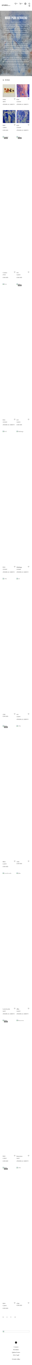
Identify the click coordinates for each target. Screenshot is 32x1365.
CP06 (18, 1303)
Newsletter (16, 1349)
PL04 (4, 420)
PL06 (18, 99)
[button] (15, 3)
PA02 (4, 1156)
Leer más (5, 130)
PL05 (18, 125)
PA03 (4, 1303)
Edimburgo (19, 567)
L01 (17, 714)
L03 (17, 420)
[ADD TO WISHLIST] (14, 99)
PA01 (4, 125)
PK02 (4, 861)
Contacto (16, 1347)
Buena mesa (19, 1156)
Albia (18, 1009)
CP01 (4, 714)
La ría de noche (6, 1009)
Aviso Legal (16, 1355)
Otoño (4, 99)
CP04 (18, 861)
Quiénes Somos (16, 1352)
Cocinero (5, 272)
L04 (17, 272)
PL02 (4, 567)
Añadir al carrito (9, 104)
